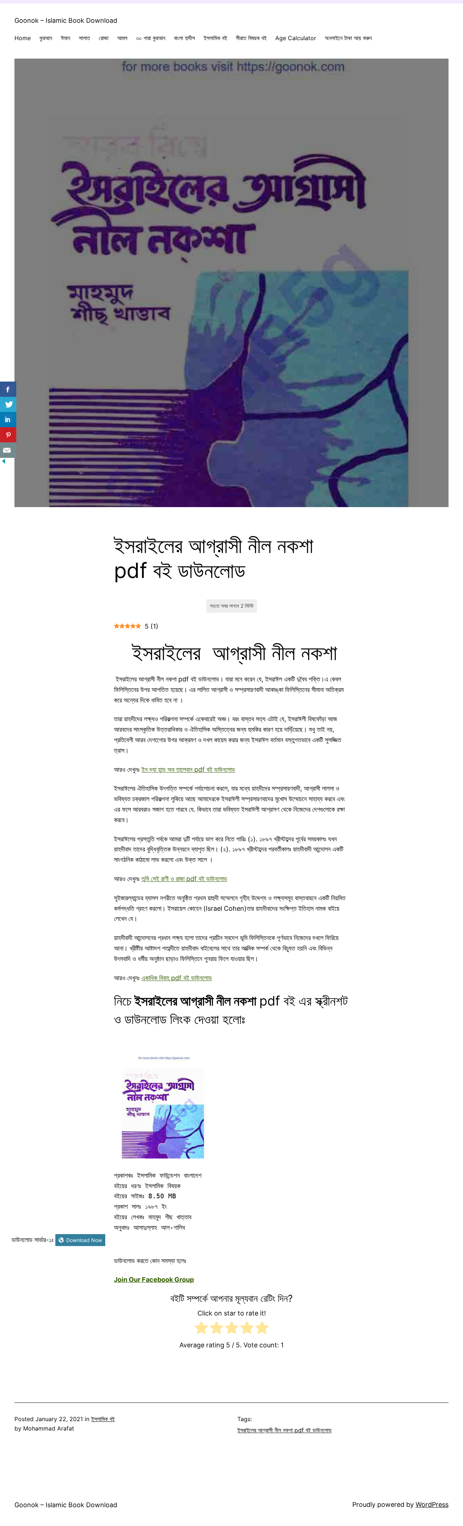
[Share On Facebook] (8, 389)
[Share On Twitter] (8, 404)
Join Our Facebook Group (154, 1279)
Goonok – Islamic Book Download (65, 20)
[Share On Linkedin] (8, 420)
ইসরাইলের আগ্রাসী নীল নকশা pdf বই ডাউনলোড (284, 1430)
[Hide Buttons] (3, 462)
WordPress (432, 1504)
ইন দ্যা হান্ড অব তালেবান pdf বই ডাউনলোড (188, 769)
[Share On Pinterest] (8, 435)
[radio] (201, 1329)
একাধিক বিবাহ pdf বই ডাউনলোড (176, 978)
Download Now (84, 1240)
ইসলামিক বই (103, 1419)
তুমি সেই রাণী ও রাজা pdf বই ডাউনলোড (184, 879)
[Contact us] (8, 450)
